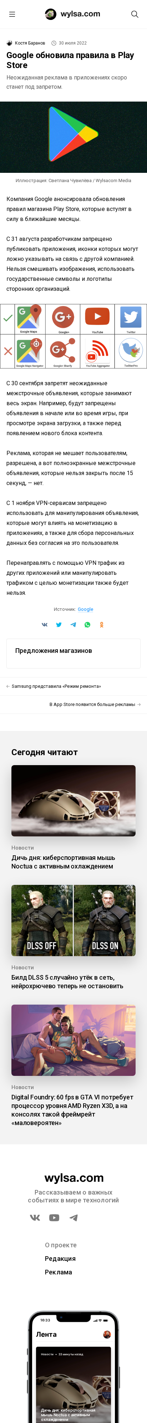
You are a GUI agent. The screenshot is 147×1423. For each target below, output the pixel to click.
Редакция (60, 1258)
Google (85, 609)
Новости (22, 848)
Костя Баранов (30, 43)
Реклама (58, 1272)
